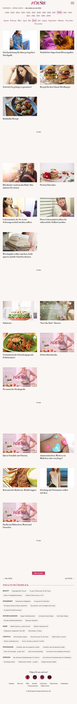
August (44, 21)
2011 (38, 16)
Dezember (38, 24)
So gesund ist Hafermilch (41, 601)
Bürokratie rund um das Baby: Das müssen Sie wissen (18, 186)
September (52, 21)
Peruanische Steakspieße (14, 389)
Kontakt (34, 683)
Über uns (20, 683)
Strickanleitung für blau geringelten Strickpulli (19, 53)
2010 (43, 16)
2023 (23, 13)
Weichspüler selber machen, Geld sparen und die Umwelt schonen (17, 255)
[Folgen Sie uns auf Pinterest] (42, 677)
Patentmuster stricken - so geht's (28, 662)
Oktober (61, 21)
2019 (44, 13)
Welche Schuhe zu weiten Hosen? (20, 626)
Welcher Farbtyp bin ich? (41, 626)
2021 (33, 13)
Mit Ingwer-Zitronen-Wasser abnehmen (15, 606)
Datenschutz (54, 683)
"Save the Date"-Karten (50, 323)
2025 (12, 13)
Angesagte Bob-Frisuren (19, 591)
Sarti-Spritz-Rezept (62, 616)
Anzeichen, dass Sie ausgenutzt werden (27, 647)
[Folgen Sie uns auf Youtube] (49, 677)
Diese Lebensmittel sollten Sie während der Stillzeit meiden (53, 221)
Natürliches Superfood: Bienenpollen (56, 52)
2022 (28, 13)
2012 (33, 16)
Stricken (6, 657)
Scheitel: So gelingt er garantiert (17, 87)
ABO (27, 683)
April (25, 21)
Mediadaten (64, 683)
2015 (65, 13)
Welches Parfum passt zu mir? (34, 595)
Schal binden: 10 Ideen (35, 631)
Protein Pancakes (48, 185)
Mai (29, 21)
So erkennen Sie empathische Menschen (58, 651)
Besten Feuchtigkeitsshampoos (13, 595)
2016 (59, 12)
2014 (70, 13)
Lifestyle (7, 637)
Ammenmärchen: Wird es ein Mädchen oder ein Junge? (53, 457)
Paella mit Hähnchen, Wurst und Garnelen (17, 526)
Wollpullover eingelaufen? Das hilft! (14, 631)
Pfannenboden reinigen (20, 637)
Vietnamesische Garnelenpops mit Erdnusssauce (18, 356)
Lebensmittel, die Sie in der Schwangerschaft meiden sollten (17, 221)
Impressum (43, 683)
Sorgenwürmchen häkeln (49, 662)
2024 (18, 13)
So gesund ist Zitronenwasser (12, 610)
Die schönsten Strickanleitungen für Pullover (26, 657)
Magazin (11, 683)
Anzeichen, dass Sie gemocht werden (54, 647)
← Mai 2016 (7, 578)
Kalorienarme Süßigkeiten (23, 601)
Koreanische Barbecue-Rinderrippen (19, 490)
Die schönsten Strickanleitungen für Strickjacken (57, 657)
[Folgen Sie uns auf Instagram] (35, 677)
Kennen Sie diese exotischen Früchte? (33, 641)
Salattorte (7, 323)
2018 (49, 13)
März (20, 21)
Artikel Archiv (45, 686)
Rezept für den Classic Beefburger (55, 87)
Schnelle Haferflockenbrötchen (13, 620)
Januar (6, 21)
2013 (28, 16)
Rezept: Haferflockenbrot (27, 616)
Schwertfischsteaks (48, 355)
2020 (39, 13)
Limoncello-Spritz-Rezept (45, 616)
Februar (13, 21)
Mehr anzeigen (38, 573)
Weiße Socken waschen (59, 637)
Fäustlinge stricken (9, 662)
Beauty (6, 591)
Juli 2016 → (69, 578)
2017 (54, 13)
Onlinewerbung (33, 686)
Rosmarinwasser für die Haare (39, 637)
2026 (7, 13)
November (69, 21)
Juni (34, 20)
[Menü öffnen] (72, 3)
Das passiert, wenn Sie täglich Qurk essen (43, 606)
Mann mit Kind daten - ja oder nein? (14, 651)
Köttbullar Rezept (10, 119)
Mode (5, 626)
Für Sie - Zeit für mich (38, 3)
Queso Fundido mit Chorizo (15, 455)
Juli (39, 21)
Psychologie (8, 647)
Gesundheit (8, 601)
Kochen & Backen (10, 616)
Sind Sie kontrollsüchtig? (35, 651)
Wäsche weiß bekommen (11, 641)
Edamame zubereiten (31, 620)
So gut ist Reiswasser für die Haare (40, 591)
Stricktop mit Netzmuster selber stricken (54, 491)
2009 (48, 16)
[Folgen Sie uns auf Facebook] (27, 677)
